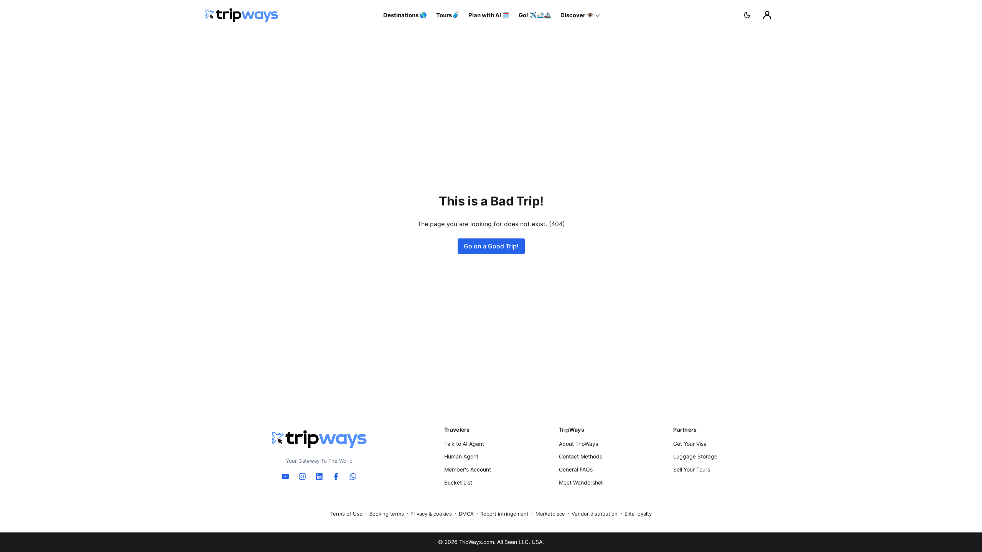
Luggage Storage (695, 456)
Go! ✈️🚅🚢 (535, 15)
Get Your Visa (690, 443)
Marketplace (550, 514)
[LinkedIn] (319, 476)
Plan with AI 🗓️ (488, 15)
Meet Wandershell (581, 482)
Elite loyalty (638, 514)
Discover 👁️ (577, 15)
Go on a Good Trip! (491, 246)
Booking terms (386, 514)
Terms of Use (346, 514)
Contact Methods (580, 456)
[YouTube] (285, 476)
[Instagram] (302, 476)
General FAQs (576, 469)
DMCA (466, 514)
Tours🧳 (447, 15)
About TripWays (578, 443)
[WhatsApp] (353, 476)
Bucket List (458, 482)
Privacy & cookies (431, 514)
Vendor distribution (595, 514)
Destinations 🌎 (405, 15)
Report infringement (504, 514)
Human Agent (461, 456)
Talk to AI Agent (464, 443)
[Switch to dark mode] (747, 15)
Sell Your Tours (691, 469)
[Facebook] (336, 476)
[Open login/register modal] (767, 15)
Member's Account (467, 469)
